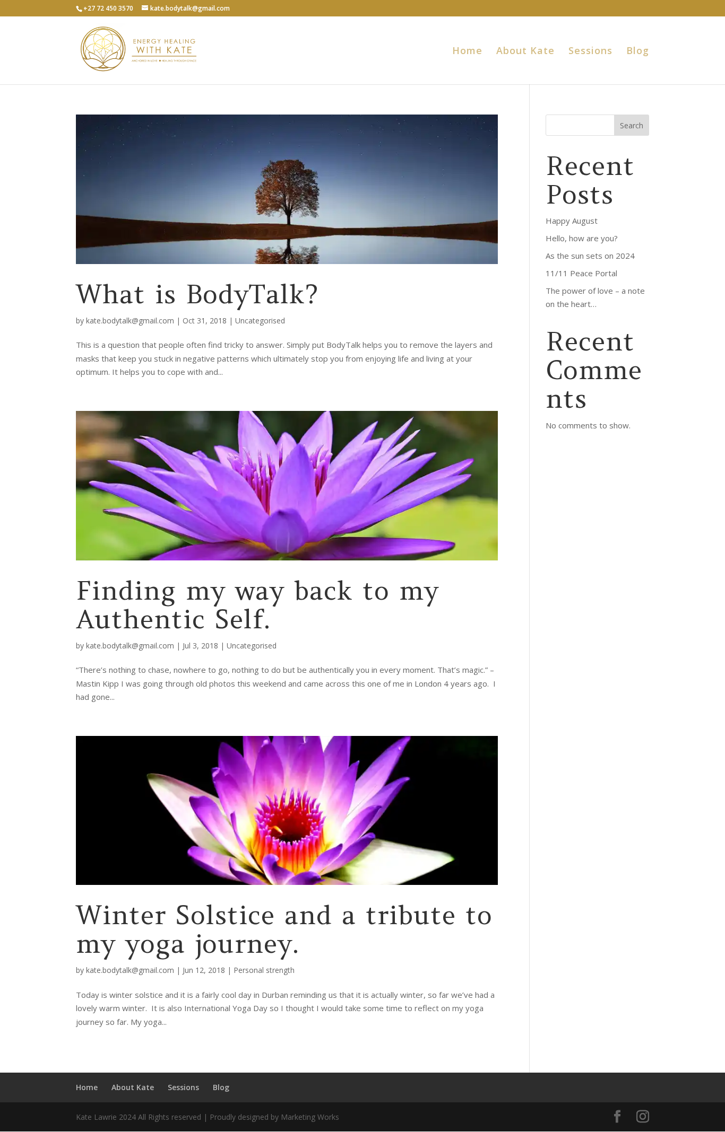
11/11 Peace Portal (581, 273)
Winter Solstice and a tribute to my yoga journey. (284, 929)
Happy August (572, 220)
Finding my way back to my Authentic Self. (257, 604)
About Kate (525, 52)
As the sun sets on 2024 (590, 255)
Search (631, 125)
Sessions (590, 52)
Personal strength (264, 970)
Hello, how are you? (582, 238)
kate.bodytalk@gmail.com (130, 320)
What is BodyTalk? (197, 294)
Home (467, 52)
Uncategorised (260, 320)
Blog (637, 52)
